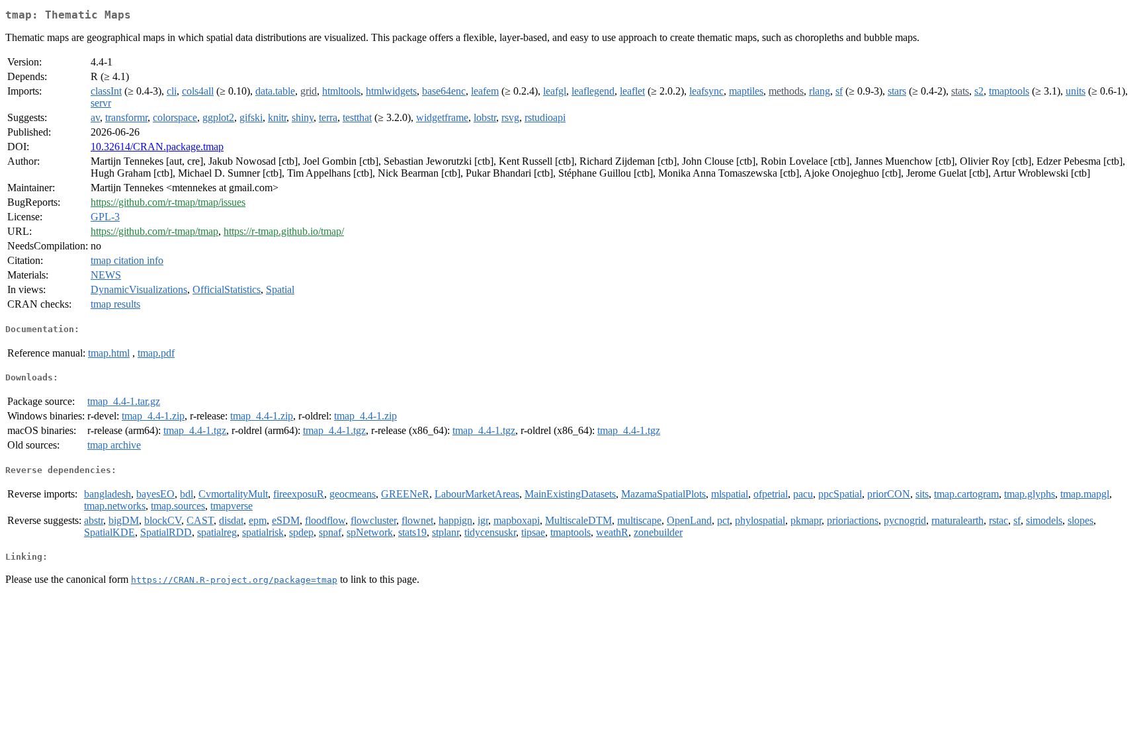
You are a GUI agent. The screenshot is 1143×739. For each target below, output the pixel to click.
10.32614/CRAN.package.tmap (157, 146)
